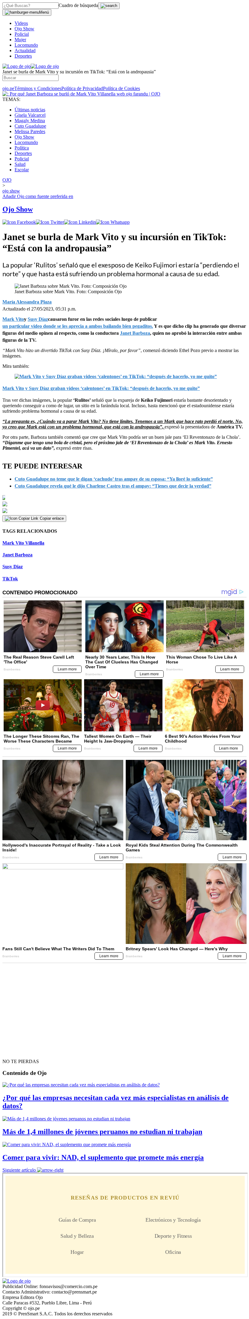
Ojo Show (24, 28)
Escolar (22, 169)
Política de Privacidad (82, 88)
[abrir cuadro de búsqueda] (109, 5)
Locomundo (26, 45)
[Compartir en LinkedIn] (80, 222)
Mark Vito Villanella (23, 542)
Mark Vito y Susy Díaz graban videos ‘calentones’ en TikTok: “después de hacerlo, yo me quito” (101, 388)
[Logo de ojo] (16, 66)
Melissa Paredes (30, 131)
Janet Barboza (17, 554)
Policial (22, 34)
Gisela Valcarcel (30, 115)
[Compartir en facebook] (19, 222)
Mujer (20, 39)
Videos (21, 23)
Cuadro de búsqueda (78, 5)
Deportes (23, 56)
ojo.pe (8, 88)
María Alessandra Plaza (27, 301)
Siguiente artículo (19, 1170)
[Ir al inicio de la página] (16, 1050)
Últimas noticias (30, 109)
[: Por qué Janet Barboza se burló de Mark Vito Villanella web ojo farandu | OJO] (81, 93)
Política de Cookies (121, 88)
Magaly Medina (30, 120)
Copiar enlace (52, 518)
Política (22, 147)
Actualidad (25, 50)
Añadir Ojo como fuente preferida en (37, 196)
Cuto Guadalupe (30, 126)
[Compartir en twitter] (50, 222)
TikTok (10, 578)
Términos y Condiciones (37, 88)
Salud (20, 164)
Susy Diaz (12, 566)
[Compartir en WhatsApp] (113, 222)
